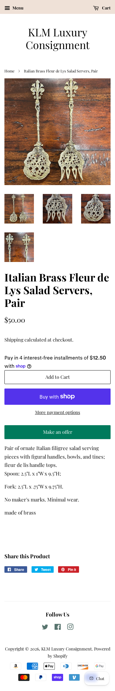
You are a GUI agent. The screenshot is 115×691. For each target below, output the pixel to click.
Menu (17, 8)
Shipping (13, 339)
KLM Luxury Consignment (58, 38)
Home (9, 70)
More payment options (57, 412)
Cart (106, 8)
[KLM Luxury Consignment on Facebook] (57, 628)
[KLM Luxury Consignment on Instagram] (70, 628)
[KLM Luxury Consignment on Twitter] (45, 628)
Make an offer (57, 434)
